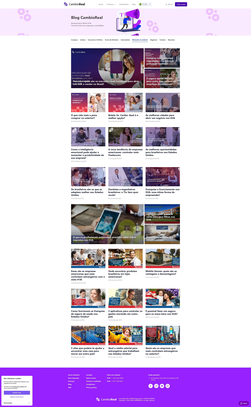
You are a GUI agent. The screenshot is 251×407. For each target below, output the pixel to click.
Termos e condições (93, 381)
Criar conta (181, 4)
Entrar (170, 4)
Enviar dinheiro (74, 375)
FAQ (69, 387)
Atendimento (124, 4)
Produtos (110, 4)
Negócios (153, 40)
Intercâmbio (125, 40)
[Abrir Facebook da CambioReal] (151, 385)
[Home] (74, 4)
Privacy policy (91, 387)
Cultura (82, 40)
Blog (134, 4)
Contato (89, 375)
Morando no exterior (140, 40)
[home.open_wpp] (168, 385)
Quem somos (91, 378)
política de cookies (18, 386)
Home (101, 4)
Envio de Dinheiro (111, 40)
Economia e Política (95, 40)
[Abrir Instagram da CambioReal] (157, 385)
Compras (74, 40)
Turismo (163, 40)
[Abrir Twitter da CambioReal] (163, 385)
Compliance (90, 384)
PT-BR (144, 4)
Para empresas (73, 378)
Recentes (171, 40)
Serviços (71, 381)
